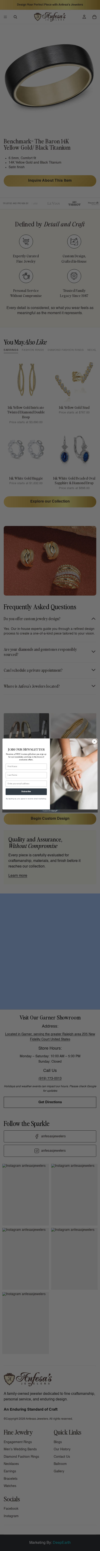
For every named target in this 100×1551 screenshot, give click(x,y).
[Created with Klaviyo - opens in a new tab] (50, 811)
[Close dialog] (94, 741)
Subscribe (26, 792)
